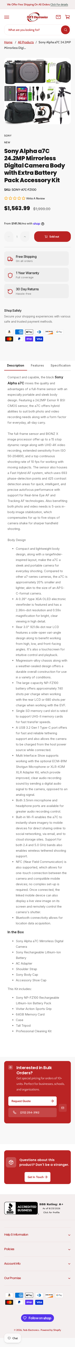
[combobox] (37, 29)
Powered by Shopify (51, 1330)
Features (37, 365)
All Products (26, 42)
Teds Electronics (31, 1330)
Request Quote (21, 1101)
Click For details (59, 4)
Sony (8, 135)
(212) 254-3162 (29, 1112)
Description (15, 365)
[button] (6, 17)
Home (8, 42)
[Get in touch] (58, 17)
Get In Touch (36, 1177)
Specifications (61, 365)
